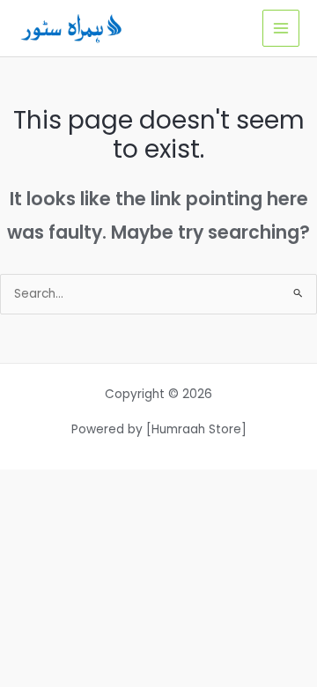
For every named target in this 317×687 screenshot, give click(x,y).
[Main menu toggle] (281, 29)
